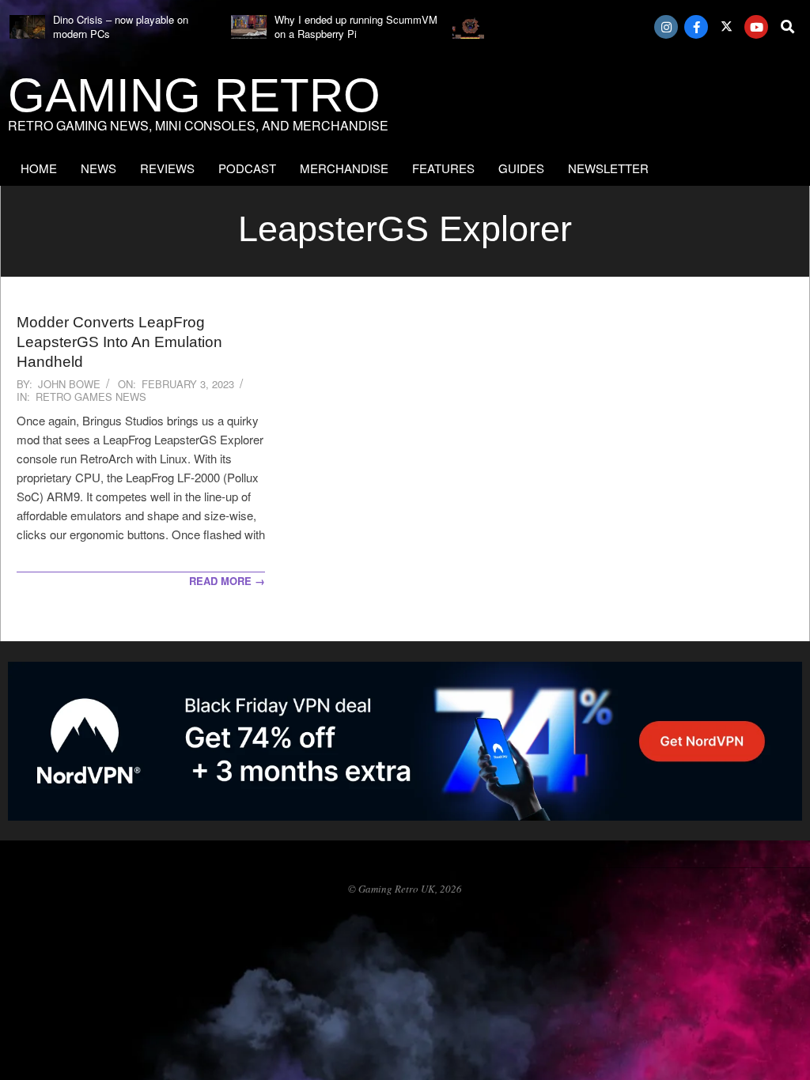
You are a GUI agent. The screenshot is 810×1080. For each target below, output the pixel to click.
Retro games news (91, 396)
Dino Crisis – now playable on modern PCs (120, 26)
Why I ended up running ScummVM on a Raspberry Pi (355, 26)
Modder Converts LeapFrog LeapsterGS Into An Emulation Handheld (119, 342)
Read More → (227, 580)
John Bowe (69, 383)
